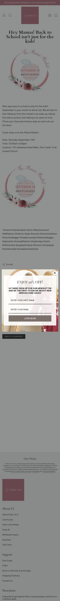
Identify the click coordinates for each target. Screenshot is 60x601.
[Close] (54, 272)
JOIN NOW (30, 318)
